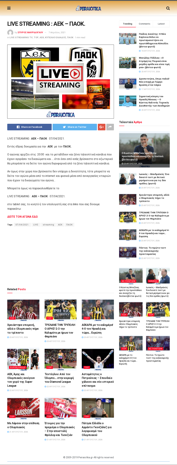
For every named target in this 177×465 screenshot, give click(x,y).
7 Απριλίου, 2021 (57, 32)
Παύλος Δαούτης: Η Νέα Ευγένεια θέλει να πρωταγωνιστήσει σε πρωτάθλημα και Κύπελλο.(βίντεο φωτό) (154, 40)
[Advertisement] (60, 257)
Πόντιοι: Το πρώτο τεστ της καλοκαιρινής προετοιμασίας (152, 251)
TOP (36, 37)
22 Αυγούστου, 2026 (18, 390)
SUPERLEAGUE (17, 367)
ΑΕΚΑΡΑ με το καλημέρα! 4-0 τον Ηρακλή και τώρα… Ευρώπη (97, 328)
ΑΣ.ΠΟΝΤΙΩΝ (128, 281)
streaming (48, 225)
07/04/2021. (22, 225)
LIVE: (36, 225)
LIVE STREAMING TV (21, 37)
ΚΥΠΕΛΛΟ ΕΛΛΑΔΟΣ (55, 37)
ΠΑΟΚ (70, 37)
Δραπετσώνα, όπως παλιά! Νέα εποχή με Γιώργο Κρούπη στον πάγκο (154, 81)
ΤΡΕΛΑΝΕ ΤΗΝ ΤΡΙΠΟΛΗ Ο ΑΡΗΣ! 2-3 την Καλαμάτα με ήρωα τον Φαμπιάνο (154, 215)
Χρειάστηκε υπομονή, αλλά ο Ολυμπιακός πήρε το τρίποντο (23, 328)
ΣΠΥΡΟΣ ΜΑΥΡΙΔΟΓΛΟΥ (30, 32)
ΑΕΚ (42, 37)
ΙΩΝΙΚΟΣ (153, 281)
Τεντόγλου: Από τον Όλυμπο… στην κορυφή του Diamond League (59, 378)
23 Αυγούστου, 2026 (18, 337)
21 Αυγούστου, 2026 (18, 432)
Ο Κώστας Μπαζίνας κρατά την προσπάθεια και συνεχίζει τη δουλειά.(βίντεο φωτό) (143, 156)
